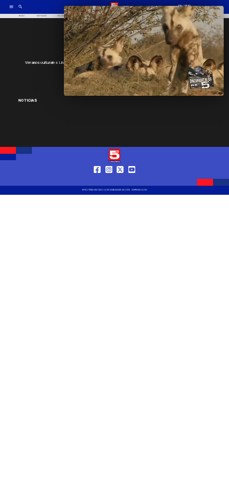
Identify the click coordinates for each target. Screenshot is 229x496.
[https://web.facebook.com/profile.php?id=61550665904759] (97, 180)
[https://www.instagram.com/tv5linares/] (108, 180)
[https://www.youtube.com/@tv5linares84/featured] (131, 180)
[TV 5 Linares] (20, 10)
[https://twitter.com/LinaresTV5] (120, 180)
